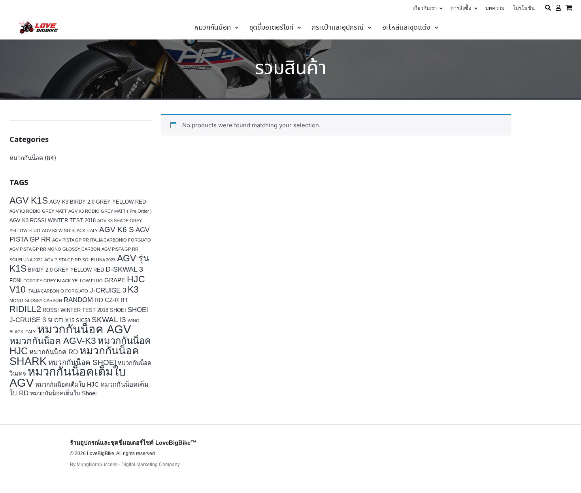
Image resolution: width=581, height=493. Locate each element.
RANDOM (78, 300)
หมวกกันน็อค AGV (84, 329)
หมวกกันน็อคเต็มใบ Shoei (63, 393)
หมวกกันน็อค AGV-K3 (52, 341)
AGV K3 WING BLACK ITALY (70, 230)
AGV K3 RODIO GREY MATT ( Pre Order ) (110, 211)
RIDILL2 (25, 309)
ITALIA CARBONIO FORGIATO (57, 291)
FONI (15, 280)
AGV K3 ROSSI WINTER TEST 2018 (52, 220)
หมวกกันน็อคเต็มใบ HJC (67, 384)
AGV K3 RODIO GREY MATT (38, 211)
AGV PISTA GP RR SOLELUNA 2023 (79, 259)
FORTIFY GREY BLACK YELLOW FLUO (63, 280)
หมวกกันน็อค (26, 158)
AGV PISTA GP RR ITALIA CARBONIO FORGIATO (101, 240)
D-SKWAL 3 (124, 269)
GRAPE (114, 280)
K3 (133, 290)
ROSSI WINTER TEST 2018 (75, 310)
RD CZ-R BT (111, 300)
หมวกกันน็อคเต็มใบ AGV (67, 377)
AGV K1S (28, 200)
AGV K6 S (116, 229)
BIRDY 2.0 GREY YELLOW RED (66, 270)
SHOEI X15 (60, 320)
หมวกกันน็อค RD (53, 352)
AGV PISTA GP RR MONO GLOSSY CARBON (54, 249)
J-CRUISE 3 (108, 290)
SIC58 (83, 320)
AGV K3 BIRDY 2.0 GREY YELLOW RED (97, 202)
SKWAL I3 (109, 319)
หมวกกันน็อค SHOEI (82, 362)
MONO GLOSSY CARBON (35, 300)
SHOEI (118, 310)
